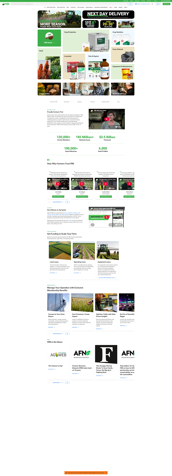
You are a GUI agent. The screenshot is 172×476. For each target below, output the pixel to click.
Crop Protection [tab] (51, 7)
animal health (55, 214)
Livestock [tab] (73, 7)
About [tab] (125, 7)
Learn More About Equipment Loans (106, 277)
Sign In (158, 4)
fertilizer (75, 213)
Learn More (52, 272)
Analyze (131, 0)
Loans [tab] (115, 7)
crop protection (69, 213)
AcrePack (149, 0)
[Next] (67, 202)
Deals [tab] (110, 7)
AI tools (69, 220)
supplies (66, 214)
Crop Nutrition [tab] (61, 7)
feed (60, 214)
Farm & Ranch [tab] (89, 7)
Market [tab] (121, 7)
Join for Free (166, 4)
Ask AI (130, 4)
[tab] (53, 101)
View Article (51, 369)
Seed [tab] (67, 7)
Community (125, 0)
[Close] (106, 473)
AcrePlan (143, 0)
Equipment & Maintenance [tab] (101, 7)
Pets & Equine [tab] (80, 7)
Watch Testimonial (57, 196)
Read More (50, 327)
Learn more (76, 272)
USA (155, 0)
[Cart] (152, 4)
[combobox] (70, 4)
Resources (137, 0)
